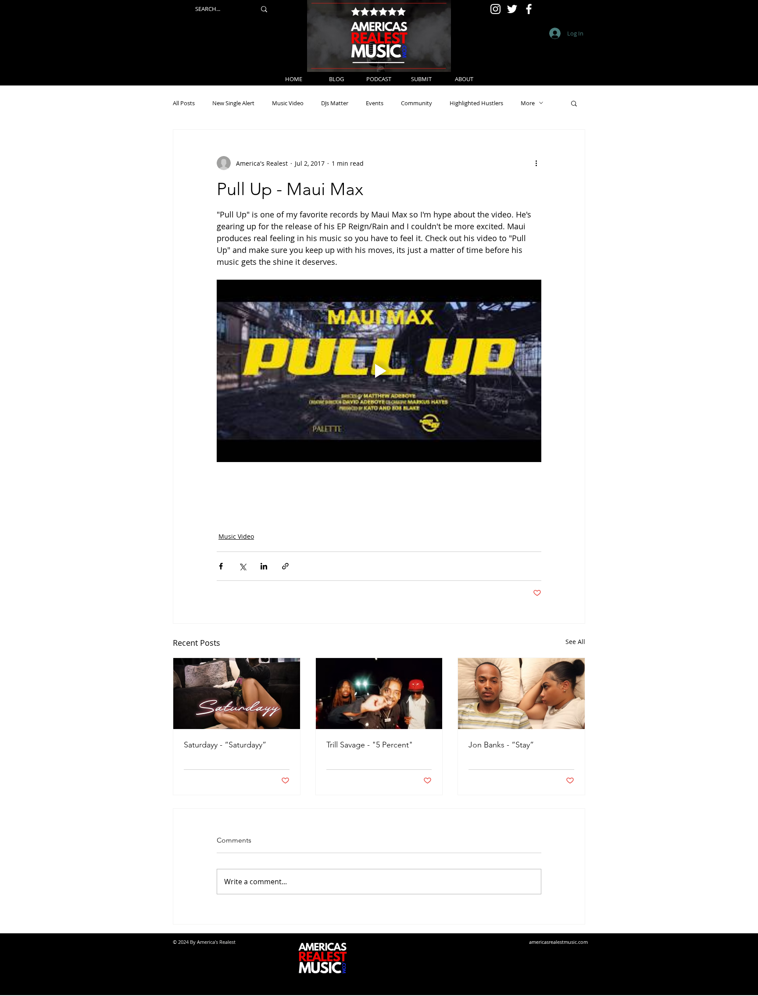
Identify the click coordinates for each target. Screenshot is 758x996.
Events (374, 103)
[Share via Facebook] (221, 566)
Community (416, 103)
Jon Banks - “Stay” (501, 745)
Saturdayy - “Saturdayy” (225, 745)
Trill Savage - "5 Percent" (369, 745)
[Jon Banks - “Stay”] (521, 693)
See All (575, 641)
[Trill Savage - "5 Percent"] (379, 693)
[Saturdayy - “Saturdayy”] (236, 693)
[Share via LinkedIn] (264, 566)
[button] (574, 103)
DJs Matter (334, 103)
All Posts (184, 103)
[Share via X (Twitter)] (242, 566)
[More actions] (536, 163)
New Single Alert (233, 103)
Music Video (288, 103)
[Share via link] (285, 566)
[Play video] (379, 371)
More (528, 103)
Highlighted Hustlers (476, 103)
